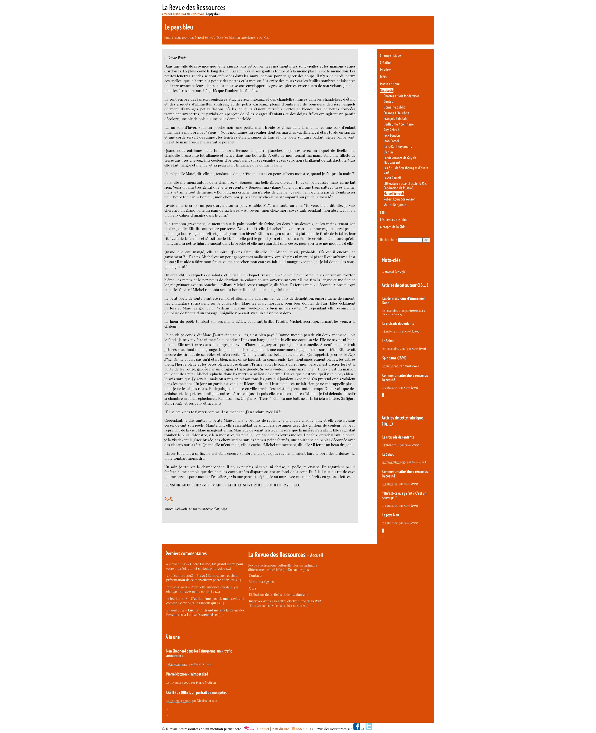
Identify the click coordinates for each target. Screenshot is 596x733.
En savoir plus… (300, 569)
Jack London (392, 135)
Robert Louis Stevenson (400, 199)
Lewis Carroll (392, 178)
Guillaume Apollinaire (399, 124)
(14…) (387, 424)
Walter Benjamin (395, 205)
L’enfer (388, 152)
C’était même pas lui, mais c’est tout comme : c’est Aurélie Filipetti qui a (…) (205, 600)
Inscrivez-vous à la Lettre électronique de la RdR (285, 601)
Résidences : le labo (393, 219)
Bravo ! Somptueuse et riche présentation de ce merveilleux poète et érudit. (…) (203, 577)
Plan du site (280, 729)
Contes (388, 101)
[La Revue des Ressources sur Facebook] (356, 729)
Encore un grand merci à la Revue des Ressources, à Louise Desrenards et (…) (205, 612)
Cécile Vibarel (203, 664)
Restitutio (179, 14)
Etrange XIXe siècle (396, 113)
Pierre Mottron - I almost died (187, 674)
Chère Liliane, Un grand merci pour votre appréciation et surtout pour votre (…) (204, 566)
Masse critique (390, 84)
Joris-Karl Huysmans (398, 146)
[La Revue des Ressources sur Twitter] (368, 729)
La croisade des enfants (398, 323)
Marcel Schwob (195, 14)
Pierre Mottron (206, 682)
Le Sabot (388, 341)
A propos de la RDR (392, 227)
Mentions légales (261, 582)
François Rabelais (395, 118)
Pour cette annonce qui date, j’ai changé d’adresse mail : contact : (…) (202, 589)
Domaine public (394, 107)
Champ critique (390, 55)
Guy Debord (391, 130)
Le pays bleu (390, 515)
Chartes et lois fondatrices (401, 96)
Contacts (255, 575)
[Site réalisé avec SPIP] (249, 729)
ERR (382, 212)
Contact (263, 729)
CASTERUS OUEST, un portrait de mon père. (196, 692)
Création (386, 63)
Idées (383, 77)
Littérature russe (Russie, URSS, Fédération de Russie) (405, 185)
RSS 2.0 (301, 729)
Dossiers (385, 70)
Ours (252, 588)
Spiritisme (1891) (394, 358)
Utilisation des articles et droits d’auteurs (279, 594)
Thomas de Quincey (392, 314)
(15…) (422, 285)
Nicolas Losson (207, 700)
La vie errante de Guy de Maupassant (400, 160)
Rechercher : (388, 240)
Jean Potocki (392, 141)
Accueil (166, 14)
